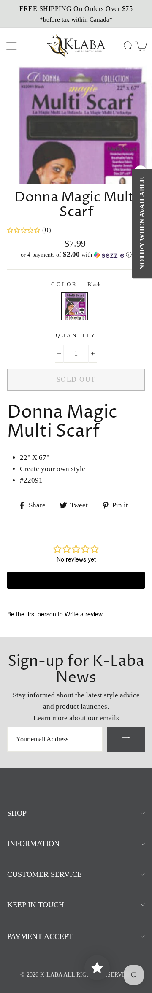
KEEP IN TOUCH (35, 905)
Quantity (76, 336)
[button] (76, 255)
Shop (17, 813)
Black (74, 306)
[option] (76, 14)
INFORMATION (33, 843)
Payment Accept (40, 936)
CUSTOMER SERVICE (44, 874)
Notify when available (142, 223)
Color (76, 285)
